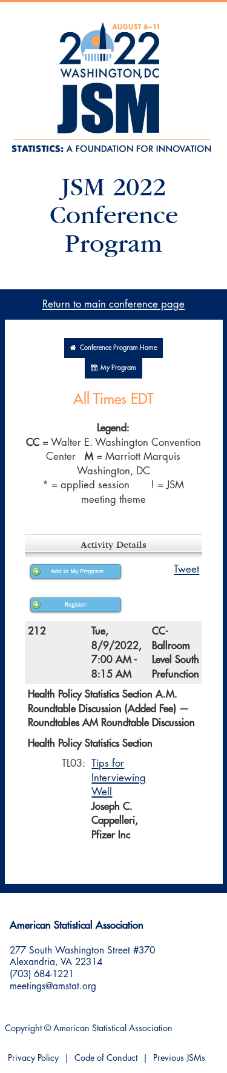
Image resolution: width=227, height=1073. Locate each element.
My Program (116, 368)
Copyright (23, 1028)
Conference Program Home (116, 348)
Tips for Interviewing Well (118, 777)
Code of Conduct (105, 1058)
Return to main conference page (113, 304)
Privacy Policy (33, 1058)
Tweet (186, 569)
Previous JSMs (179, 1058)
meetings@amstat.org (53, 986)
